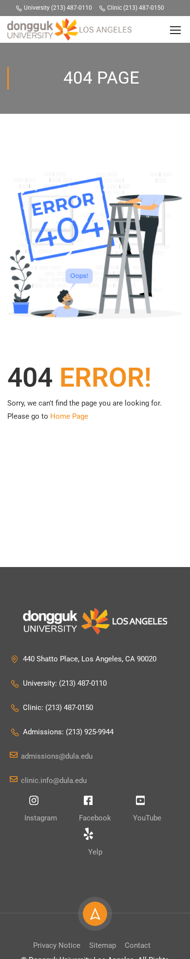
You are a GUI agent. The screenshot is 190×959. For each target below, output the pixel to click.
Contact (138, 945)
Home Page (69, 416)
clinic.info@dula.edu (54, 780)
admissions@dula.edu (57, 756)
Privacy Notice (56, 945)
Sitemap (102, 945)
